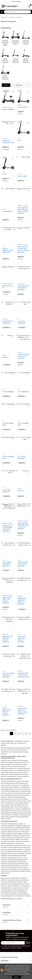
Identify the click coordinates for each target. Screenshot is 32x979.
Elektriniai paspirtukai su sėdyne (15, 42)
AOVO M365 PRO (7, 211)
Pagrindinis (6, 905)
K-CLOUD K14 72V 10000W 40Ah (7, 322)
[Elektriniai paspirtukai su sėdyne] (15, 35)
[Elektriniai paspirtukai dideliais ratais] (5, 35)
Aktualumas (22, 85)
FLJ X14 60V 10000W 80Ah (21, 322)
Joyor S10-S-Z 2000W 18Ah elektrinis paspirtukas (22, 639)
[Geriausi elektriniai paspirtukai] (15, 53)
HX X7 (19, 140)
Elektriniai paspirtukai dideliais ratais (5, 43)
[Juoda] (22, 132)
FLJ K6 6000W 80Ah (23, 392)
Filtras (6, 85)
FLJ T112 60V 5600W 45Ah (22, 457)
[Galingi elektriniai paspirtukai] (5, 53)
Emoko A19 (21, 491)
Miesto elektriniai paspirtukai (5, 77)
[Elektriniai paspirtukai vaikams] (26, 35)
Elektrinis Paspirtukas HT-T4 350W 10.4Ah (7, 250)
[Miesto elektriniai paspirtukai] (5, 70)
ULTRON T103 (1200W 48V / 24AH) (8, 141)
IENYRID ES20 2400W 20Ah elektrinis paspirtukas (22, 601)
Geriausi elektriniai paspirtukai (15, 60)
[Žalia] (24, 132)
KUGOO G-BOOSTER (8, 109)
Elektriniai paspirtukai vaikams (26, 42)
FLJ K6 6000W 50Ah (8, 392)
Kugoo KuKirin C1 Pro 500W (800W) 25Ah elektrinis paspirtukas (7, 528)
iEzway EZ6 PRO (22, 107)
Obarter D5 (5, 357)
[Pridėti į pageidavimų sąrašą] (12, 91)
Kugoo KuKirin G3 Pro (7, 286)
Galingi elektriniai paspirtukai (5, 60)
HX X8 (4, 174)
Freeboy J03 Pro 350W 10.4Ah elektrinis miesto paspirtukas (22, 711)
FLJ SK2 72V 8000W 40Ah (8, 457)
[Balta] (22, 280)
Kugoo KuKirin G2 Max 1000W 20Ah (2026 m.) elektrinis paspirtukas (23, 210)
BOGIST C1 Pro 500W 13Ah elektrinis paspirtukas (6, 712)
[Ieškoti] (28, 11)
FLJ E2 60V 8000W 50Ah (7, 424)
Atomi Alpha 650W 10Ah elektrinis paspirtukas (23, 287)
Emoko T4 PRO (22, 176)
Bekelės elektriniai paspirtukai (26, 60)
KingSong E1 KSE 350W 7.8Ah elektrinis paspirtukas (7, 639)
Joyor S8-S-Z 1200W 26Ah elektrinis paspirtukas (8, 675)
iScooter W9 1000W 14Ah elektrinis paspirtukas (23, 356)
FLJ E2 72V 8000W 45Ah (23, 424)
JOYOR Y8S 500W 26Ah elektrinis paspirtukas (23, 564)
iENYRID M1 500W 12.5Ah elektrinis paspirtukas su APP (23, 675)
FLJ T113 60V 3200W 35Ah (6, 491)
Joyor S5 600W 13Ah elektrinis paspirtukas (6, 564)
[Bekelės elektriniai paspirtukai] (26, 53)
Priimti (16, 977)
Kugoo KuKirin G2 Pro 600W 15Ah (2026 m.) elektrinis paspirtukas (23, 249)
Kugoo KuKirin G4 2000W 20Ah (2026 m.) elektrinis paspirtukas (23, 525)
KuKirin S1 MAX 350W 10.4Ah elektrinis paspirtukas (6, 600)
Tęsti (29, 733)
